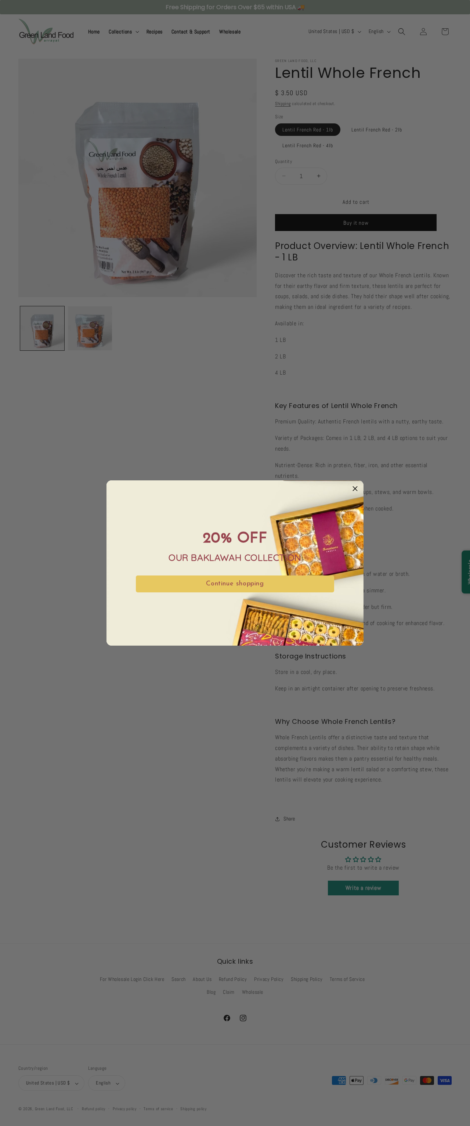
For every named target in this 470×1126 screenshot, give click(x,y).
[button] (355, 489)
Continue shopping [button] (235, 584)
